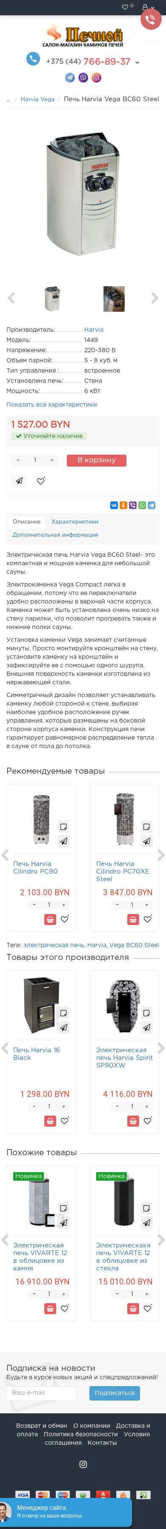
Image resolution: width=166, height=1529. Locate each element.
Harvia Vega (38, 99)
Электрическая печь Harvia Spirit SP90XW (124, 1058)
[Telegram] (151, 505)
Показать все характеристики (51, 404)
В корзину (96, 460)
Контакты (102, 1443)
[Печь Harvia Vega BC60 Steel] (83, 193)
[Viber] (133, 505)
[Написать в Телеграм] (70, 77)
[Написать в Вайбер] (83, 77)
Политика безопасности (81, 1434)
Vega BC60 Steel (134, 945)
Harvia (96, 945)
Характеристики (75, 522)
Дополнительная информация (55, 535)
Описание (27, 522)
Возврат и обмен (41, 1426)
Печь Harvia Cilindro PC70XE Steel (122, 871)
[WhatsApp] (142, 505)
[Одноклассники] (123, 505)
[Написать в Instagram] (96, 77)
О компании (91, 1426)
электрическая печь (53, 945)
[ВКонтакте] (114, 505)
